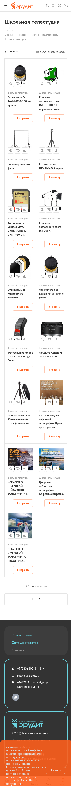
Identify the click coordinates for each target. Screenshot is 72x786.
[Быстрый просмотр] (11, 84)
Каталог (18, 650)
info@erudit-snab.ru (28, 675)
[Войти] (59, 6)
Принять (55, 770)
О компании (21, 635)
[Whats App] (15, 697)
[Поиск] (53, 6)
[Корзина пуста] (66, 5)
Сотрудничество (24, 642)
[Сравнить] (25, 84)
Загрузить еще (39, 585)
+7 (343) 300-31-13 (29, 668)
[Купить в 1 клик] (18, 84)
